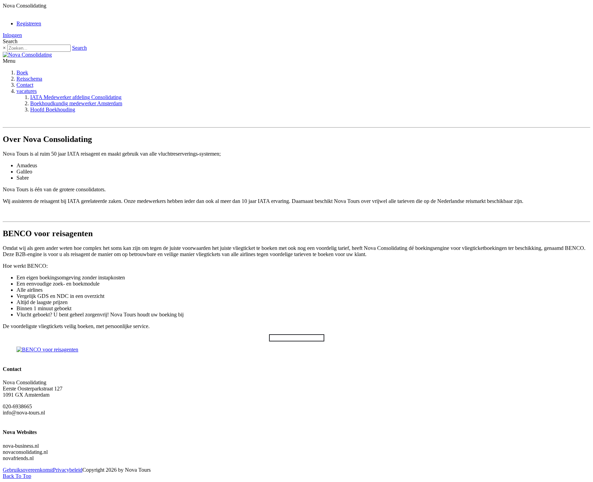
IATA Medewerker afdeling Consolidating (75, 97)
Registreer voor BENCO (297, 338)
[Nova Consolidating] (27, 55)
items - (21, 12)
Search (79, 48)
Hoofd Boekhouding (52, 109)
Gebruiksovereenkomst (28, 470)
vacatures (26, 91)
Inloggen (12, 35)
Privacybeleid (67, 470)
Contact (24, 85)
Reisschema (29, 79)
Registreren (28, 23)
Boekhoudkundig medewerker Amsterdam (76, 103)
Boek (22, 72)
